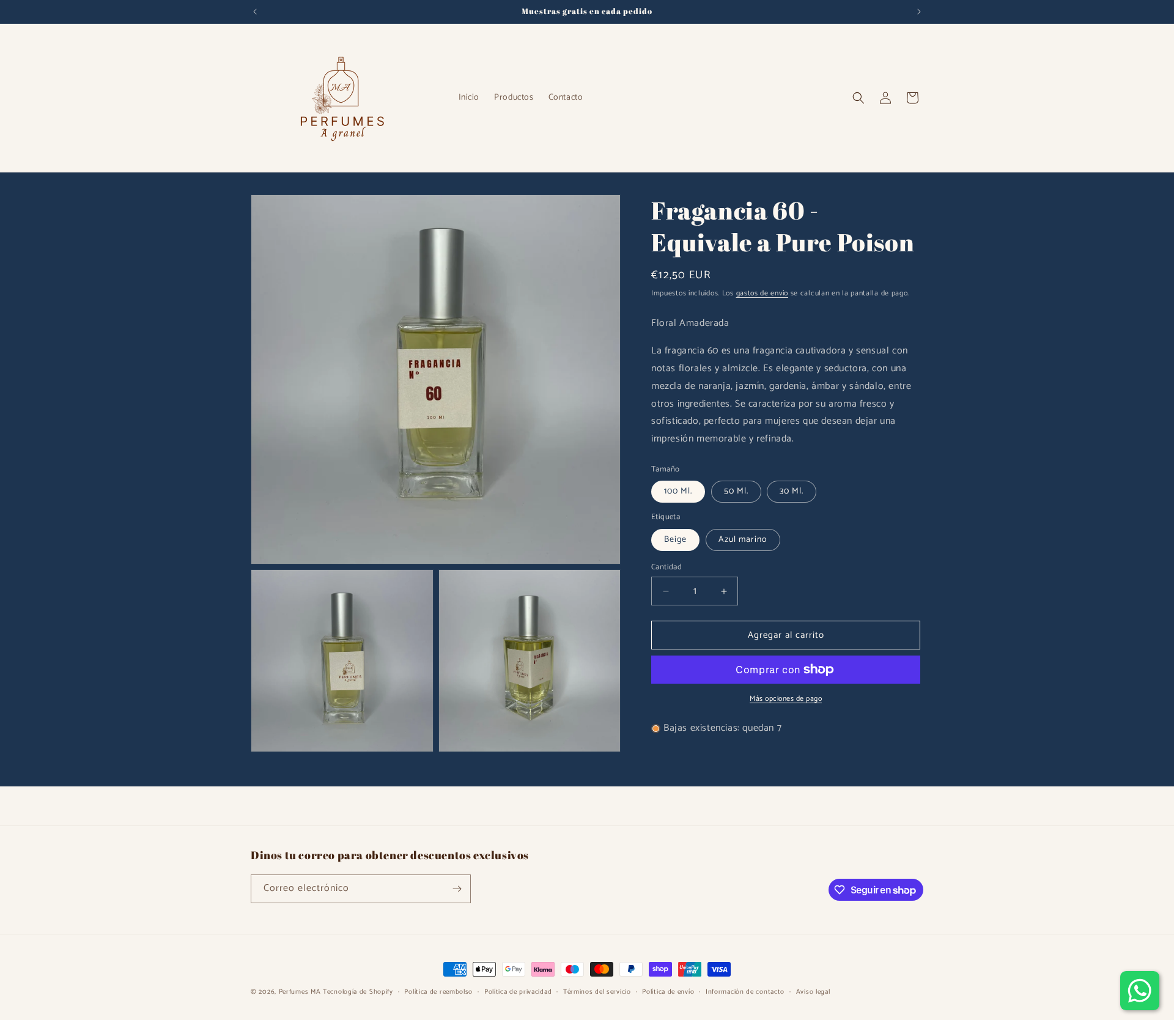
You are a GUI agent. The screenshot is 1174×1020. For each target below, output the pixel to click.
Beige (675, 540)
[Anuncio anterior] (255, 11)
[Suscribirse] (456, 888)
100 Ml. (678, 491)
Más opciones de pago (786, 698)
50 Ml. (736, 491)
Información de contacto (745, 991)
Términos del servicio (597, 991)
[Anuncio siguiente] (919, 11)
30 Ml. (791, 491)
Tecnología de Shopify (358, 991)
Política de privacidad (518, 991)
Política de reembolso (438, 991)
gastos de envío (762, 293)
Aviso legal (813, 991)
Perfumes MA (300, 991)
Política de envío (668, 991)
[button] (858, 97)
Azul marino (742, 540)
